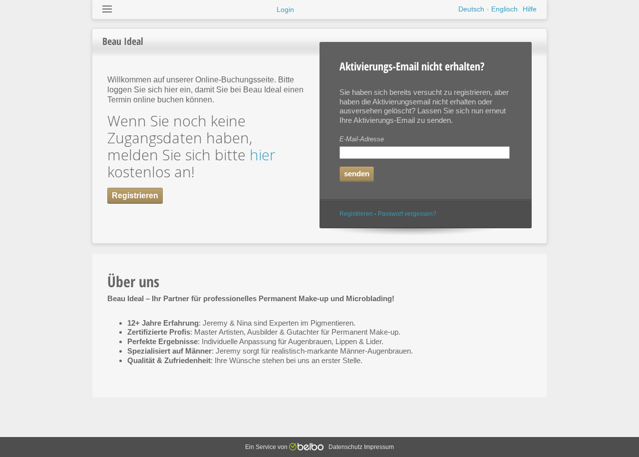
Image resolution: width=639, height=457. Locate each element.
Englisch (504, 9)
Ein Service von (267, 447)
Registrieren (356, 213)
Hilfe (530, 9)
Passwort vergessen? (407, 213)
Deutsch (471, 9)
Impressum (379, 447)
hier (262, 154)
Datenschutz (345, 447)
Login (285, 9)
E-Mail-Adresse (361, 139)
